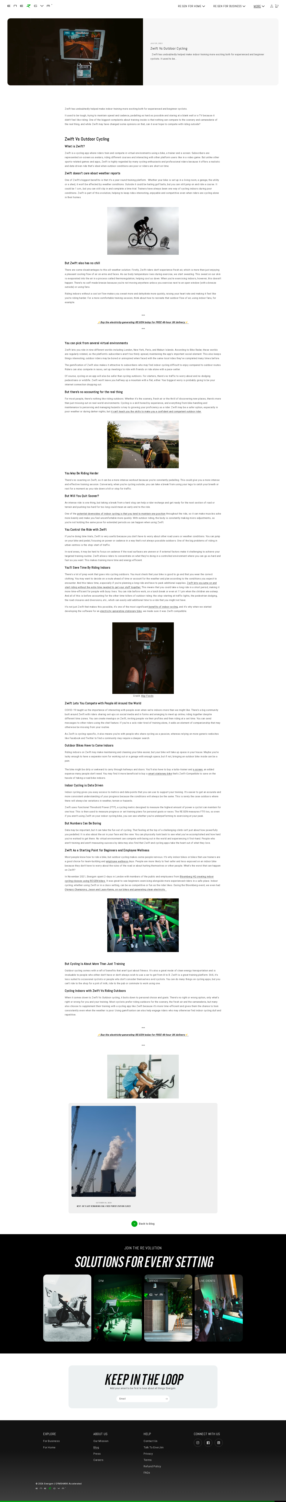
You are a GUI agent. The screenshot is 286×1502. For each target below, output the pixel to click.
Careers (98, 1459)
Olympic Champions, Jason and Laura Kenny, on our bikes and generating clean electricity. (115, 889)
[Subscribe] (166, 1398)
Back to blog (146, 1223)
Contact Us (151, 1441)
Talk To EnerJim (154, 1447)
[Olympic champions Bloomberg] (166, 889)
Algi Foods (147, 695)
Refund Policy (152, 1466)
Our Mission (101, 1441)
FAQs (147, 1472)
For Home (49, 1447)
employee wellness (117, 861)
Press (97, 1453)
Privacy (148, 1453)
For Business (51, 1441)
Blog (96, 1447)
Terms (148, 1459)
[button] (277, 6)
